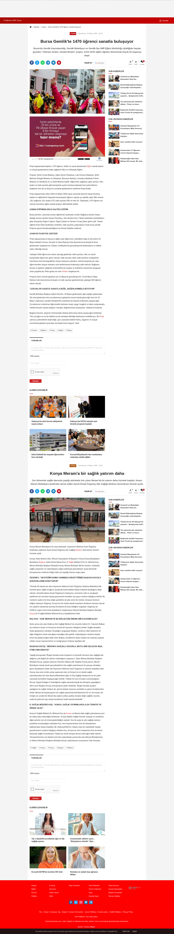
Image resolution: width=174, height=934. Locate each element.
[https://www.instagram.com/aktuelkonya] (81, 902)
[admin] (91, 902)
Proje (101, 316)
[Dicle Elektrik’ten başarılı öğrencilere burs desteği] (48, 440)
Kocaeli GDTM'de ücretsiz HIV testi (46, 872)
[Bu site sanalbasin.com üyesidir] (134, 888)
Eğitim (89, 166)
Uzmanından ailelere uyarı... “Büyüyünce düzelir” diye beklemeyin (82, 840)
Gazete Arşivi (94, 896)
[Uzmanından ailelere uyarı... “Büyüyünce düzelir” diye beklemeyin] (86, 824)
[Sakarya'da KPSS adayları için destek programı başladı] (86, 407)
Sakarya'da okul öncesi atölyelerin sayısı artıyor (46, 422)
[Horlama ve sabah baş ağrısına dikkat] (86, 857)
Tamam (134, 931)
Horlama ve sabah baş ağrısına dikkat (84, 873)
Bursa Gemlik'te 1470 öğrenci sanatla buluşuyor (64, 27)
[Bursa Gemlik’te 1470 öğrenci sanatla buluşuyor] (67, 91)
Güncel (34, 892)
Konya (69, 713)
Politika (34, 896)
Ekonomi (52, 889)
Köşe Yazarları (74, 885)
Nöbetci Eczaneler (115, 892)
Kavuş (32, 614)
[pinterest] (59, 62)
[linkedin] (53, 62)
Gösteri (64, 271)
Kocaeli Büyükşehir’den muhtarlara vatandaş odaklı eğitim (86, 456)
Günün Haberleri (95, 889)
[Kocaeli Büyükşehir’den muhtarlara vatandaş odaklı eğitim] (86, 440)
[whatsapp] (42, 62)
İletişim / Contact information (72, 912)
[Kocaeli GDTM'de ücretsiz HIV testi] (48, 857)
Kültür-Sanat (54, 892)
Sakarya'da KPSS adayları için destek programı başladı (83, 422)
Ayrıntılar (126, 931)
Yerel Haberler (94, 885)
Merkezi (79, 550)
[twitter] (37, 62)
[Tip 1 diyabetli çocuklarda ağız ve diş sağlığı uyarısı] (48, 824)
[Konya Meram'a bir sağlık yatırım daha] (67, 520)
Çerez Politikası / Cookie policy (96, 912)
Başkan (42, 562)
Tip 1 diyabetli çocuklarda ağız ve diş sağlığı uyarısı (47, 840)
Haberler (36, 27)
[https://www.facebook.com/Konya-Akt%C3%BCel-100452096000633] (71, 902)
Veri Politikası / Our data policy (86, 917)
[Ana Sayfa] (30, 27)
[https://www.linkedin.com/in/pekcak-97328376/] (86, 902)
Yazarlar (165, 20)
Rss (40, 912)
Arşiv (90, 892)
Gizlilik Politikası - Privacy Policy (121, 912)
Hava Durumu (114, 885)
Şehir (51, 896)
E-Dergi (52, 885)
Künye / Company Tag (52, 912)
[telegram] (48, 62)
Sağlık (71, 562)
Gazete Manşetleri (115, 889)
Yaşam (43, 27)
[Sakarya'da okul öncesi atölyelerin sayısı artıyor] (48, 407)
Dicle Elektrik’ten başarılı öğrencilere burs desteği (47, 456)
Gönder (36, 381)
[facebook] (32, 62)
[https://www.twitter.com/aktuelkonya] (76, 902)
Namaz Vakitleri (114, 896)
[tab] (36, 340)
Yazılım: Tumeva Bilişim (86, 927)
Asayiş (33, 885)
